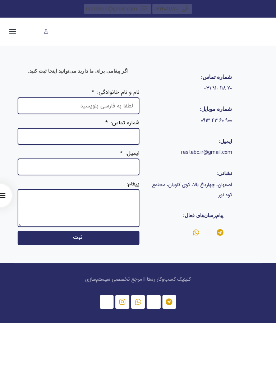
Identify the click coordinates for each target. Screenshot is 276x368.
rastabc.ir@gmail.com (111, 9)
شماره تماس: (124, 123)
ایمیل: (131, 153)
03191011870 (166, 9)
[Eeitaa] (208, 232)
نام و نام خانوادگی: (117, 92)
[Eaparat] (107, 302)
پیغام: (132, 184)
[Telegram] (220, 232)
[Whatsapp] (196, 232)
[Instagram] (122, 302)
